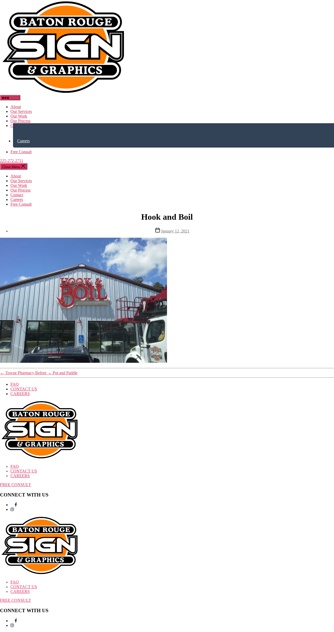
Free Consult (21, 152)
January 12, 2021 (175, 231)
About (15, 107)
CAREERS (20, 393)
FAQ (14, 384)
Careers (23, 141)
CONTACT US (23, 389)
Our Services (21, 111)
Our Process (20, 121)
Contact (16, 195)
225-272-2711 (11, 160)
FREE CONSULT (15, 484)
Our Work (18, 116)
